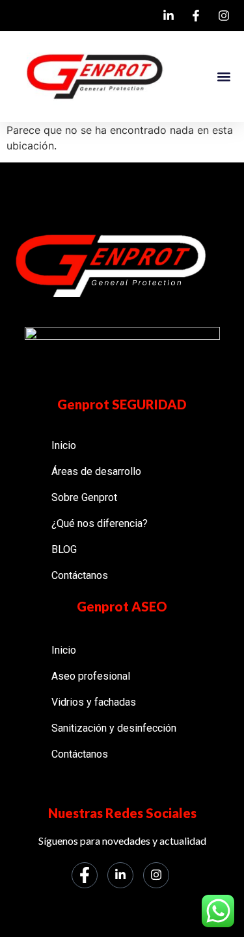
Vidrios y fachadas (93, 702)
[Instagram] (156, 875)
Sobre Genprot (84, 497)
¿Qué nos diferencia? (99, 523)
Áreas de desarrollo (96, 471)
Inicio (63, 445)
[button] (223, 77)
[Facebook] (85, 875)
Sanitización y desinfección (113, 728)
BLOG (64, 549)
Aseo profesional (90, 676)
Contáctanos (79, 575)
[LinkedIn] (120, 875)
